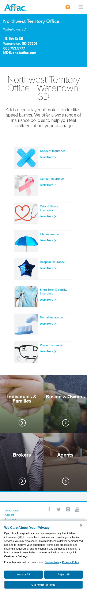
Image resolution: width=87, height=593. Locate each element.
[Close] (81, 525)
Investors (10, 519)
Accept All (23, 574)
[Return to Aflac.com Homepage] (16, 7)
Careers (9, 514)
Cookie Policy (53, 562)
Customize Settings (43, 584)
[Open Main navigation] (80, 7)
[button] (49, 509)
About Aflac (11, 510)
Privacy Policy (70, 562)
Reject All (63, 574)
